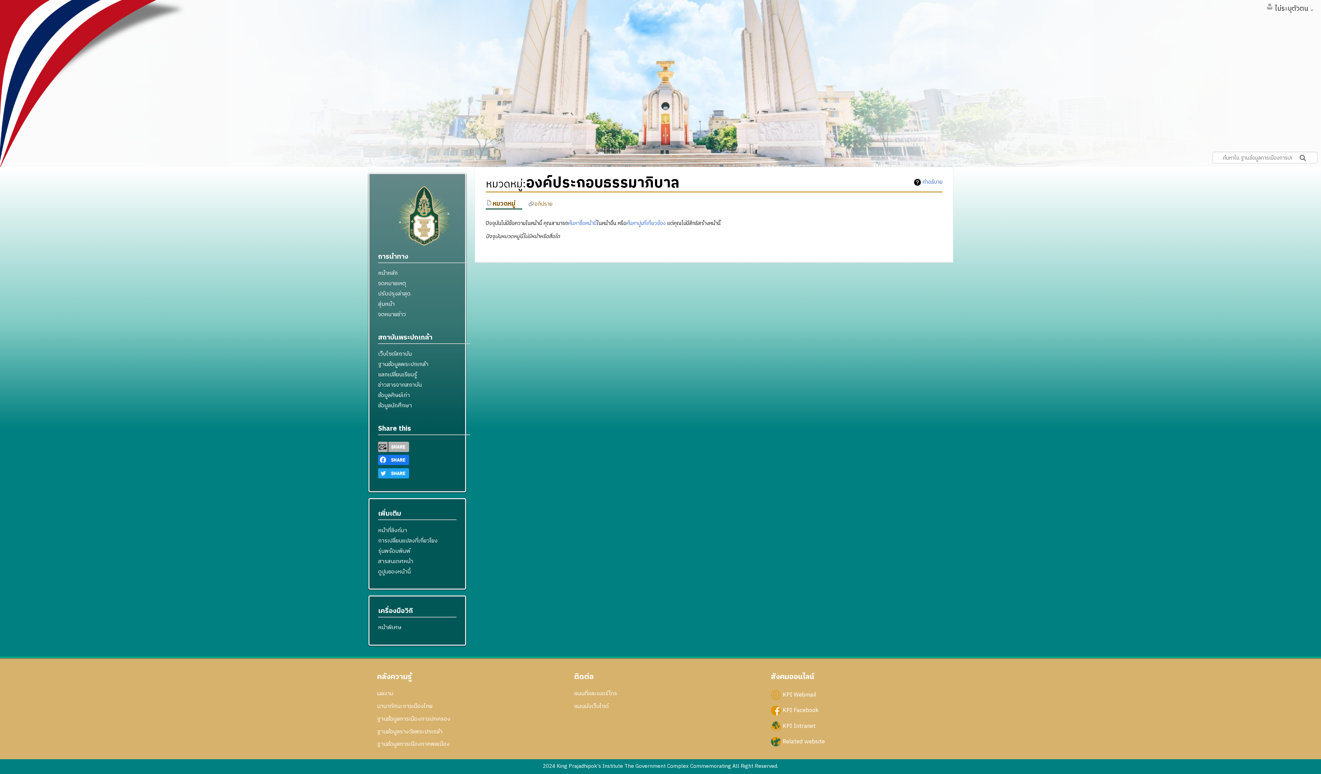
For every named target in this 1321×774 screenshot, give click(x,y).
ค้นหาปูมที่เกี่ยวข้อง (646, 223)
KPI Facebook (800, 710)
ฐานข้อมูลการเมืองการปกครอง (413, 719)
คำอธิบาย (933, 182)
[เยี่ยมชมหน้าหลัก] (424, 219)
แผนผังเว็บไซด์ (591, 706)
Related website (804, 741)
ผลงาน (385, 693)
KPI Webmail (799, 695)
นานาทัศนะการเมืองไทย (404, 706)
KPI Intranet (799, 726)
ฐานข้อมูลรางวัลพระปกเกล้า (409, 732)
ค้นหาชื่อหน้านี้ (582, 223)
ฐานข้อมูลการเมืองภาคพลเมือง (413, 744)
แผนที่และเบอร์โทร (595, 693)
